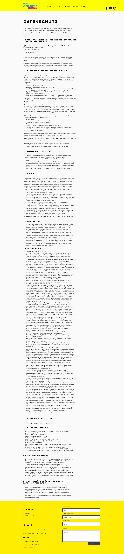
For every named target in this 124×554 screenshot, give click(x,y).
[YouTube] (110, 8)
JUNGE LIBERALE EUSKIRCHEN (32, 545)
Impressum (26, 529)
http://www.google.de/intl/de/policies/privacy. (39, 412)
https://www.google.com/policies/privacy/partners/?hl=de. (42, 339)
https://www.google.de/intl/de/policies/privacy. (54, 375)
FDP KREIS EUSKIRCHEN (30, 541)
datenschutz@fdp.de (63, 57)
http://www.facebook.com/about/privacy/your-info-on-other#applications (46, 331)
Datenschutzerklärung (44, 529)
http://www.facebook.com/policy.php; (36, 328)
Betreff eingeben (66, 520)
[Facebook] (106, 8)
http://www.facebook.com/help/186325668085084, (40, 330)
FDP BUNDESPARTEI (29, 548)
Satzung (34, 529)
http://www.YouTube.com (33, 344)
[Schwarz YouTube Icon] (28, 525)
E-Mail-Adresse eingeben (68, 513)
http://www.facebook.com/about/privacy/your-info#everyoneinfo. (44, 333)
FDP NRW (26, 551)
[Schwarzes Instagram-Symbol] (31, 525)
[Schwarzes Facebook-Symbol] (24, 525)
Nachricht (65, 528)
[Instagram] (114, 8)
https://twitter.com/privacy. (34, 336)
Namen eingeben (66, 506)
